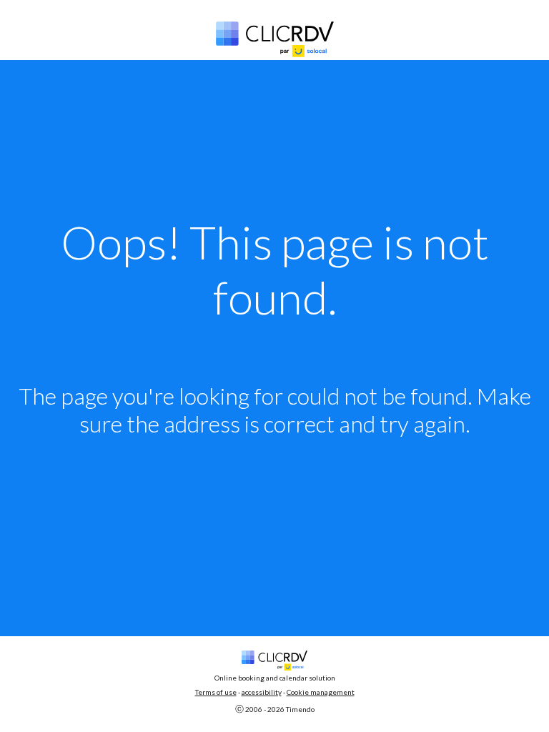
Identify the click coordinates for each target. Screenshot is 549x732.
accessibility (262, 692)
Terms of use (216, 692)
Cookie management (321, 692)
